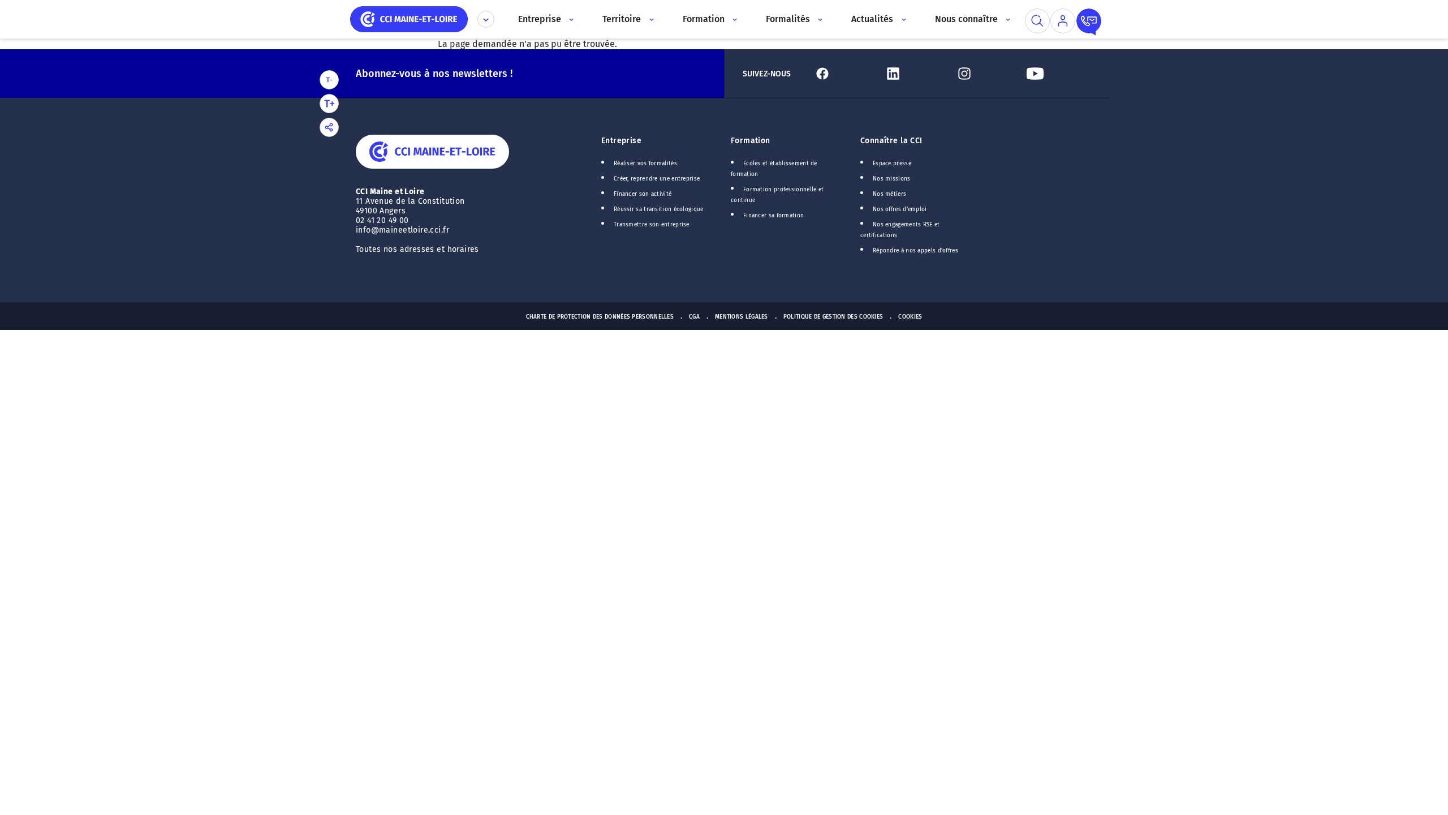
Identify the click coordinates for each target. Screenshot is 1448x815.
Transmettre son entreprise (651, 224)
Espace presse (892, 163)
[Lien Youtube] (1057, 74)
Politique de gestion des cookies (833, 317)
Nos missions (892, 178)
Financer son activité (642, 194)
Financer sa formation (773, 215)
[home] (409, 18)
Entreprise (621, 140)
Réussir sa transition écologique (659, 209)
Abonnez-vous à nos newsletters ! (434, 73)
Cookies (910, 317)
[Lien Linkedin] (915, 74)
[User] (1062, 20)
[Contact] (1088, 20)
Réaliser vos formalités (645, 163)
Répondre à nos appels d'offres (915, 250)
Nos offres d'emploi (900, 209)
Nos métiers (889, 194)
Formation (750, 140)
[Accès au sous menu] (570, 19)
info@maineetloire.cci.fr (402, 230)
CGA (694, 317)
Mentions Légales (741, 317)
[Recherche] (1037, 20)
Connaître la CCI (891, 140)
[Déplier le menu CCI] (485, 19)
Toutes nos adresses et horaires (418, 249)
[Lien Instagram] (986, 74)
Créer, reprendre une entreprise (657, 178)
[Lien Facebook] (844, 74)
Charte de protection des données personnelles (600, 317)
